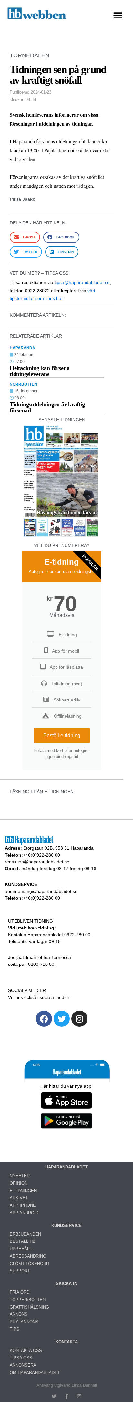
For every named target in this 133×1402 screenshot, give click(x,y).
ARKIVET (19, 1197)
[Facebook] (44, 1019)
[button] (117, 15)
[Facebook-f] (66, 1396)
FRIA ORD (19, 1292)
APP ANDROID (24, 1212)
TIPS (14, 1329)
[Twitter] (62, 1019)
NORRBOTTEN (23, 384)
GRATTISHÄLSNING (29, 1307)
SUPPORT (20, 1270)
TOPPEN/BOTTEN (28, 1299)
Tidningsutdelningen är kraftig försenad (47, 407)
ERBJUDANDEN (25, 1234)
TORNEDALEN (29, 55)
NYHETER (20, 1175)
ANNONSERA (23, 1365)
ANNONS (18, 1314)
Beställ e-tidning (61, 735)
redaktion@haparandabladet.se (37, 861)
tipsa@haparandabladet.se (82, 282)
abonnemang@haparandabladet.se (41, 891)
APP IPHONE (23, 1205)
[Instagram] (79, 1019)
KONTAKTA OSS (26, 1350)
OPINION (18, 1183)
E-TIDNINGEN (23, 1190)
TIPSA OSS (21, 1357)
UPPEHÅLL (21, 1248)
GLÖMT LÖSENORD (29, 1263)
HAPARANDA (22, 348)
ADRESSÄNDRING (28, 1256)
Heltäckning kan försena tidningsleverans (39, 371)
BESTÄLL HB (23, 1241)
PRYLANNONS (24, 1321)
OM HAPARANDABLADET (35, 1372)
